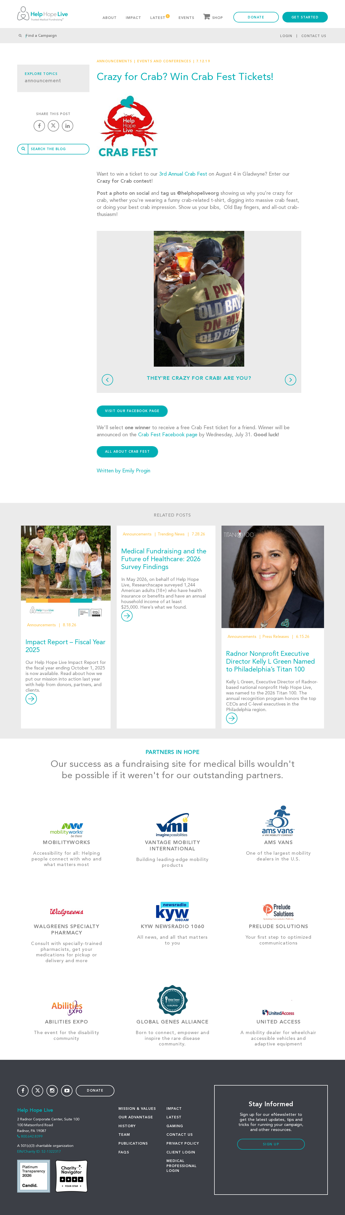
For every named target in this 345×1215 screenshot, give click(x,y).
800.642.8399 (32, 1136)
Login (286, 36)
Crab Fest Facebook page (168, 435)
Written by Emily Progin (123, 471)
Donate (256, 17)
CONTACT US (179, 1135)
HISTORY (127, 1126)
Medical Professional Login (181, 1166)
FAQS (123, 1152)
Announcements (114, 61)
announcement (43, 81)
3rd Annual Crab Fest (183, 174)
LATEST (174, 1117)
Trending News (171, 534)
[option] (199, 299)
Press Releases (275, 637)
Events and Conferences (164, 61)
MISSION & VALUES (137, 1109)
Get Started (305, 17)
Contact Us (314, 36)
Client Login (180, 1152)
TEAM (124, 1135)
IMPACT (174, 1109)
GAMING (174, 1126)
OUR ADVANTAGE (135, 1117)
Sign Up (271, 1144)
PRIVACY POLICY (182, 1143)
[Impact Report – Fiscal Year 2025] (66, 571)
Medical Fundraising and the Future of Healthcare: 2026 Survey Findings (163, 559)
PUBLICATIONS (133, 1143)
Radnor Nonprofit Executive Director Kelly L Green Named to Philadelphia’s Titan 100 (270, 662)
